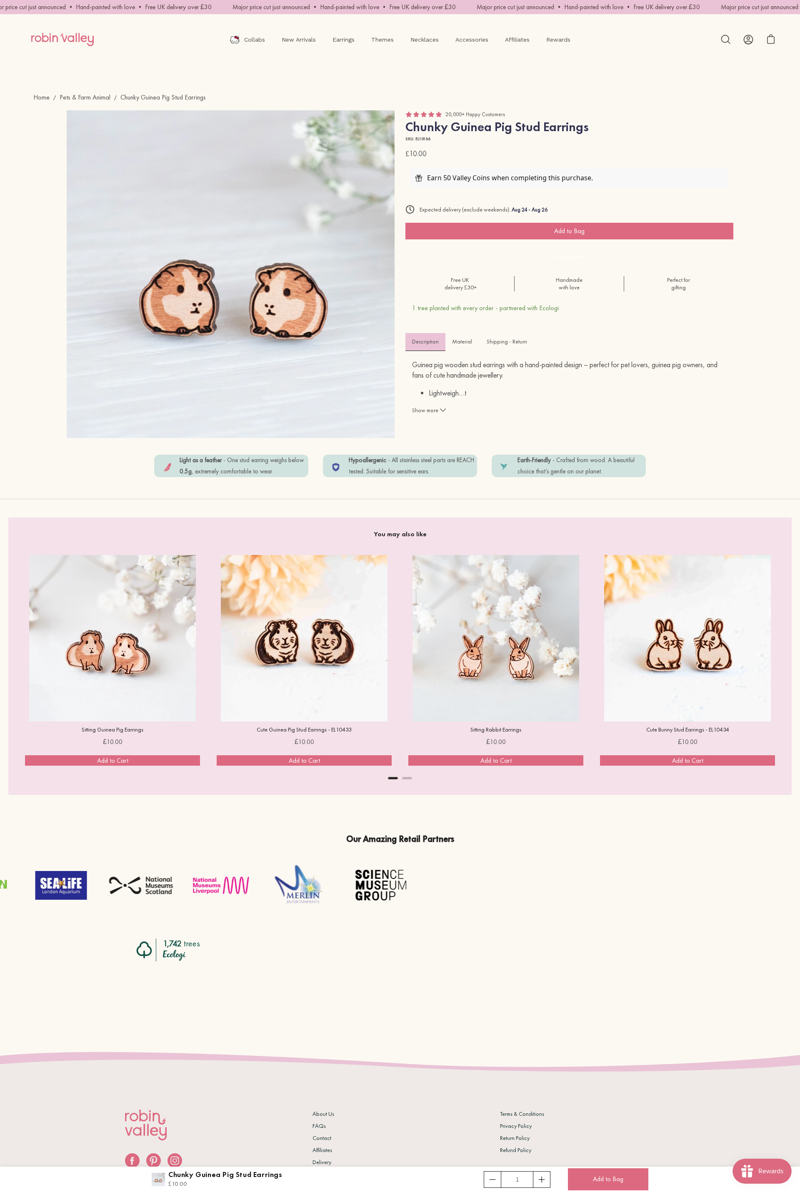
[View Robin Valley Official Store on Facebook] (132, 1160)
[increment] (541, 1179)
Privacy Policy (516, 1126)
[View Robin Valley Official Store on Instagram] (175, 1160)
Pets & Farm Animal (85, 97)
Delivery (321, 1162)
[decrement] (492, 1179)
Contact (321, 1138)
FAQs (319, 1126)
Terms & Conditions (522, 1113)
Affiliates (322, 1150)
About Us (323, 1113)
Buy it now (569, 256)
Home (41, 97)
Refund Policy (515, 1150)
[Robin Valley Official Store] (62, 39)
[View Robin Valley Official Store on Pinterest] (153, 1160)
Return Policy (515, 1138)
